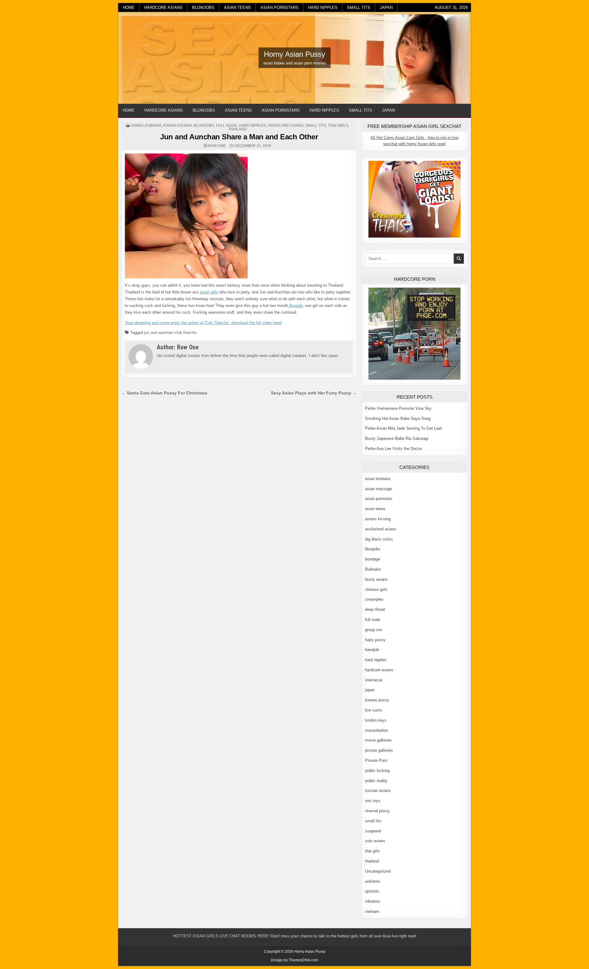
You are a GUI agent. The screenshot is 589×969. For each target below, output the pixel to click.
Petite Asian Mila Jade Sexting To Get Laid (403, 428)
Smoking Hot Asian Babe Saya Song (397, 418)
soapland (373, 831)
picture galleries (379, 750)
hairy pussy (375, 640)
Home (129, 7)
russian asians (378, 790)
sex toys (372, 800)
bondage (372, 559)
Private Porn (376, 760)
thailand (237, 129)
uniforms (372, 881)
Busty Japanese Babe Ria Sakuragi (396, 438)
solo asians (375, 841)
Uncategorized (378, 871)
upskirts (372, 891)
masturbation (376, 730)
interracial (373, 680)
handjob (372, 649)
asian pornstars (279, 7)
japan (386, 7)
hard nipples (322, 7)
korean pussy (377, 700)
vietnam (372, 911)
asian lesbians (146, 125)
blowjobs (203, 7)
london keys (376, 720)
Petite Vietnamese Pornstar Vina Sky (398, 408)
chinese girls (376, 589)
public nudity (376, 780)
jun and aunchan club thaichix (170, 332)
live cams (373, 710)
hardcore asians (163, 7)
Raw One (217, 146)
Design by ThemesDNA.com (294, 960)
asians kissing (177, 125)
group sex (374, 629)
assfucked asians (380, 529)
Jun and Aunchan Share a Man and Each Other (239, 137)
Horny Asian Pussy (294, 54)
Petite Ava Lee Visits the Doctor (393, 448)
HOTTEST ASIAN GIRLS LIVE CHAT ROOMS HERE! (221, 936)
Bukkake (373, 569)
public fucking (377, 770)
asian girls (209, 292)
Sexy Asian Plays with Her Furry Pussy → (314, 393)
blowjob (295, 305)
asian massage (378, 488)
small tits (358, 7)
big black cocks (379, 539)
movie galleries (378, 740)
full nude (226, 125)
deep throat (375, 609)
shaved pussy (377, 810)
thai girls (338, 125)
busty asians (376, 579)
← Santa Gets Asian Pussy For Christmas (164, 393)
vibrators (372, 901)
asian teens (237, 7)
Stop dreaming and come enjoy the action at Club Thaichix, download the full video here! (203, 322)
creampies (374, 599)
